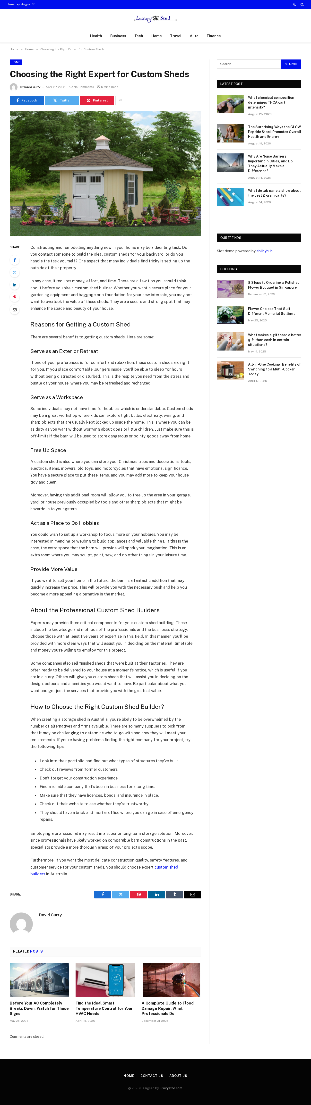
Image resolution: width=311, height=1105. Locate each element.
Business (118, 36)
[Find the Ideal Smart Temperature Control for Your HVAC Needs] (105, 980)
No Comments (84, 87)
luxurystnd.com (171, 1088)
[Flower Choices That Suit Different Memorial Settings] (230, 315)
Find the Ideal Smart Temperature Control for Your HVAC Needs (104, 1008)
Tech (138, 36)
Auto (194, 36)
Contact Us (151, 1076)
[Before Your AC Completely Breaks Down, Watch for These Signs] (39, 980)
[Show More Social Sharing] (120, 100)
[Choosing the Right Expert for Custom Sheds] (105, 173)
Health (96, 36)
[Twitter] (14, 272)
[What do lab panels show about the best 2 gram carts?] (230, 197)
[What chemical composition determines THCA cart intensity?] (230, 104)
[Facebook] (14, 260)
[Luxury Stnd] (155, 19)
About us (178, 1076)
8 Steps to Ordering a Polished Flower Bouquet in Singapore (274, 285)
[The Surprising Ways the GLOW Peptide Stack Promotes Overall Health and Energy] (230, 133)
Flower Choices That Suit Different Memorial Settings (271, 311)
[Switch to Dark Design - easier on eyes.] (294, 4)
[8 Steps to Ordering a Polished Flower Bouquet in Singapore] (230, 289)
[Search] (302, 4)
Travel (175, 36)
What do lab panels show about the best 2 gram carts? (274, 193)
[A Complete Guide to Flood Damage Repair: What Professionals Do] (171, 980)
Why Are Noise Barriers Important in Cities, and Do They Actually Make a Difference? (270, 163)
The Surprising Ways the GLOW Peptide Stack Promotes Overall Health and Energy (274, 132)
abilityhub (265, 251)
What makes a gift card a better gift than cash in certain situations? (274, 340)
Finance (214, 36)
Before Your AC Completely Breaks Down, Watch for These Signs (39, 1008)
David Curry (32, 87)
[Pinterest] (14, 297)
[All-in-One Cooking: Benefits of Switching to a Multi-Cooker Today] (230, 370)
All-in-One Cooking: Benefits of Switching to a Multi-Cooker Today (274, 369)
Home (156, 36)
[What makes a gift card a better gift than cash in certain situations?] (230, 341)
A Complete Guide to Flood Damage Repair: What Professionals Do (168, 1008)
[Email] (14, 309)
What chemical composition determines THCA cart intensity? (271, 102)
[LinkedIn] (14, 285)
